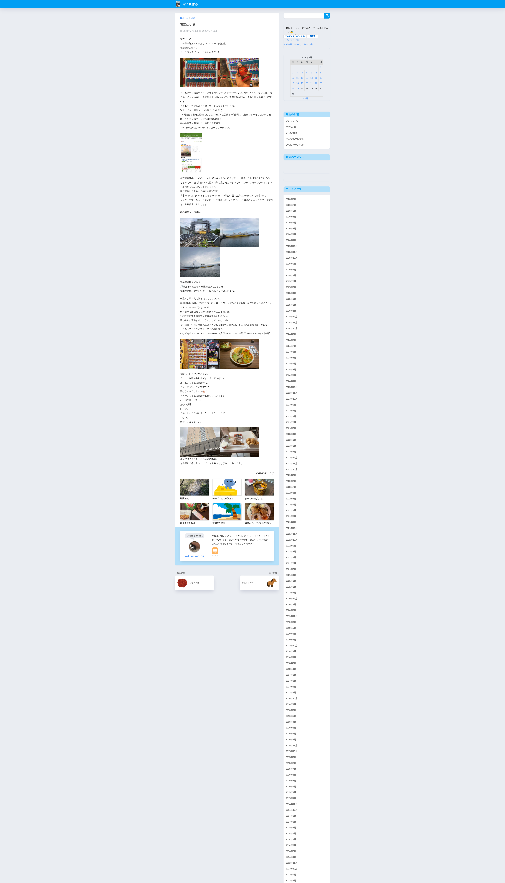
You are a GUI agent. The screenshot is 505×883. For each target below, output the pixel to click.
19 (302, 83)
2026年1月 (291, 240)
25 (297, 88)
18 (297, 83)
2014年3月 (291, 845)
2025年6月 (291, 281)
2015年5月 (291, 780)
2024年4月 (291, 363)
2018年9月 (291, 651)
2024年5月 (291, 357)
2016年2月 (291, 733)
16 (321, 78)
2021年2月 (291, 587)
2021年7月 (291, 557)
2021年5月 (291, 569)
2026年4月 (291, 222)
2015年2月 (291, 792)
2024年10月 (291, 328)
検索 (327, 16)
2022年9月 (291, 475)
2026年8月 (291, 199)
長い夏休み (189, 4)
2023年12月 (291, 387)
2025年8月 (291, 269)
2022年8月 (291, 481)
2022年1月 (291, 522)
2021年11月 (291, 534)
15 (316, 78)
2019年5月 (291, 628)
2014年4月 (291, 839)
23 (321, 83)
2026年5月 (291, 216)
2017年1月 (291, 692)
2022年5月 (291, 498)
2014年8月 (291, 822)
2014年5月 (291, 833)
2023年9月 (291, 405)
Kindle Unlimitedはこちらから (298, 44)
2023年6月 (291, 422)
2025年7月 (291, 275)
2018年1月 (291, 669)
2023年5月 (291, 428)
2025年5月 (291, 287)
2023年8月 (291, 410)
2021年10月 (291, 540)
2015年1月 (291, 798)
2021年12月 (291, 528)
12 (302, 78)
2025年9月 (291, 264)
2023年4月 (291, 434)
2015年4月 (291, 786)
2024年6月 (291, 352)
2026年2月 (291, 234)
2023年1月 (291, 452)
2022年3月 (291, 510)
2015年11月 (291, 745)
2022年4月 (291, 504)
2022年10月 (291, 469)
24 (293, 88)
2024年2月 (291, 375)
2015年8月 (291, 763)
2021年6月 (291, 563)
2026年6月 (291, 211)
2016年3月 (291, 728)
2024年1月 (291, 381)
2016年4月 (291, 722)
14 (311, 78)
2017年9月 (291, 675)
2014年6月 (291, 827)
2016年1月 (291, 739)
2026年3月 (291, 228)
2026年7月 (291, 205)
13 (307, 78)
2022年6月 (291, 493)
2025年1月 (291, 311)
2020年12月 (291, 598)
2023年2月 (291, 446)
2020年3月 (291, 610)
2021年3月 (291, 581)
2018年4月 (291, 657)
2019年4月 (291, 634)
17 (293, 83)
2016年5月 (291, 716)
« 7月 (305, 98)
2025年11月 (291, 252)
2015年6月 (291, 775)
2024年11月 (291, 322)
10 (293, 78)
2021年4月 (291, 575)
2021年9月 (291, 546)
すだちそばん (292, 121)
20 (307, 83)
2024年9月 (291, 334)
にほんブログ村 (291, 40)
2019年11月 (291, 616)
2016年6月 (291, 710)
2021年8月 (291, 551)
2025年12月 (291, 246)
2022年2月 (291, 516)
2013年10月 (291, 868)
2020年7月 (291, 604)
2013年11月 (291, 863)
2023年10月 (291, 399)
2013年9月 (291, 874)
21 (311, 83)
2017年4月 (291, 687)
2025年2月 (291, 305)
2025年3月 (291, 299)
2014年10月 (291, 810)
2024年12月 (291, 316)
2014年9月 (291, 816)
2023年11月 (291, 393)
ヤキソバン (291, 127)
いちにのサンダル (295, 144)
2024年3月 (291, 369)
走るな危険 (291, 133)
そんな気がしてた (295, 139)
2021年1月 (291, 592)
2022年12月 (291, 457)
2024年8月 (291, 340)
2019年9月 (291, 622)
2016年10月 (291, 698)
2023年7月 (291, 416)
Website (215, 555)
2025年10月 (291, 258)
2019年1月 (291, 639)
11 (297, 78)
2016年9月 (291, 704)
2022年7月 (291, 487)
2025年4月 (291, 293)
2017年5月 (291, 681)
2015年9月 (291, 757)
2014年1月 (291, 857)
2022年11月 (291, 463)
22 (316, 83)
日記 (272, 473)
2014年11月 (291, 804)
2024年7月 (291, 346)
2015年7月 (291, 769)
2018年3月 (291, 663)
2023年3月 (291, 440)
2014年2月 (291, 851)
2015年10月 (291, 751)
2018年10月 (291, 645)
